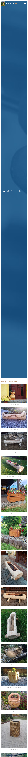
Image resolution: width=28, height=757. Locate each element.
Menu (25, 3)
